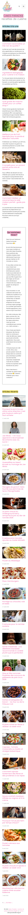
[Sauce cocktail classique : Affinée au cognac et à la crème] (14, 793)
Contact (21, 911)
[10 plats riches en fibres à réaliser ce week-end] (14, 721)
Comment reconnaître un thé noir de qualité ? (13, 45)
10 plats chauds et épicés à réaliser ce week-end (14, 867)
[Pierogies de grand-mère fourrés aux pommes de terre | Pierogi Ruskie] (14, 484)
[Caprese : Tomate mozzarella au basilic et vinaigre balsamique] (14, 744)
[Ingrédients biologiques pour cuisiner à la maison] (14, 69)
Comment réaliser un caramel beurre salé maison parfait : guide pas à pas (13, 201)
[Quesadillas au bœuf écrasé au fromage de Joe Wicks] (14, 459)
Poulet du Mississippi (11, 560)
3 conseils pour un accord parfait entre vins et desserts (13, 167)
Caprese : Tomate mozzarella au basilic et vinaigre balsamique (12, 749)
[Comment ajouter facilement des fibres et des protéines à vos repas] (14, 768)
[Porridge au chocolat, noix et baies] (14, 598)
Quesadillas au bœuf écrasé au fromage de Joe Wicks (14, 464)
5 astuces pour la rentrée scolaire (13, 625)
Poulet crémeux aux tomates (11, 844)
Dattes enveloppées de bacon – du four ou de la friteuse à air (13, 702)
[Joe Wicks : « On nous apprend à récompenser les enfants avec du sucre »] (14, 432)
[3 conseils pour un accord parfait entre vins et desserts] (14, 162)
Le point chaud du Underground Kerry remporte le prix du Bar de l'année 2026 (13, 514)
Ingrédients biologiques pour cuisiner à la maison (13, 73)
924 (7, 902)
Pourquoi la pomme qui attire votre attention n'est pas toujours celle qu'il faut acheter (13, 412)
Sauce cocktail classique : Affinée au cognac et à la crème (13, 798)
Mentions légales (13, 911)
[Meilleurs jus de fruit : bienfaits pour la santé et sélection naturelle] (14, 131)
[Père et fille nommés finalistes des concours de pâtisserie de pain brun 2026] (14, 670)
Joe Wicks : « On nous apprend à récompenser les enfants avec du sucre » (13, 439)
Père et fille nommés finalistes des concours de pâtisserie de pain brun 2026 (13, 676)
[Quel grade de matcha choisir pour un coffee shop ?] (14, 98)
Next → (11, 902)
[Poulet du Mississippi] (14, 557)
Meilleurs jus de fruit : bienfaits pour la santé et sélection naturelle (13, 136)
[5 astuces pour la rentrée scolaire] (14, 621)
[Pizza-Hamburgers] (14, 578)
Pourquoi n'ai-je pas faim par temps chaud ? (13, 822)
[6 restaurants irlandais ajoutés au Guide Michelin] (14, 535)
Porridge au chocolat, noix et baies (13, 602)
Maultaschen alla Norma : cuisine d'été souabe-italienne (13, 890)
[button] (19, 6)
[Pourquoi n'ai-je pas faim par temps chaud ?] (14, 817)
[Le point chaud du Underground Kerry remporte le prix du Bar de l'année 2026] (14, 508)
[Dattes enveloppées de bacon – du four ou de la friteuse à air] (14, 696)
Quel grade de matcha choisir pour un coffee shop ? (12, 103)
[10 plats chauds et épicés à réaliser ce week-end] (14, 862)
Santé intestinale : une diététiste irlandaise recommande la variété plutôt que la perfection (12, 649)
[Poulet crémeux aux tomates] (14, 840)
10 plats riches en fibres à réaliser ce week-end (13, 725)
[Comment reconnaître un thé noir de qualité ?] (14, 40)
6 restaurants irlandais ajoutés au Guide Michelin (13, 539)
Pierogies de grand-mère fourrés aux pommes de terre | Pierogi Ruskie (13, 489)
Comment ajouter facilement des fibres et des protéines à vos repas (13, 773)
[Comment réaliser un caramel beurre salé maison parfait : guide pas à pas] (14, 195)
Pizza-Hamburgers (10, 581)
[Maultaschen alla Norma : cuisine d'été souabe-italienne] (14, 885)
